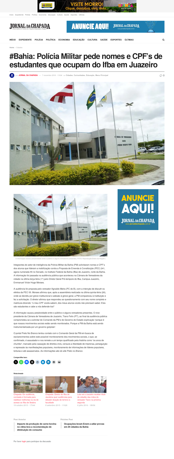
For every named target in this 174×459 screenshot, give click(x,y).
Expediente (19, 14)
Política (34, 14)
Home (12, 47)
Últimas (81, 14)
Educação (51, 14)
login (24, 441)
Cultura (60, 14)
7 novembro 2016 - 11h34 (52, 75)
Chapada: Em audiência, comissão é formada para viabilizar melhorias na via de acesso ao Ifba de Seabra (26, 398)
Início (11, 14)
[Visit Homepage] (30, 27)
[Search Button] (163, 39)
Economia (42, 14)
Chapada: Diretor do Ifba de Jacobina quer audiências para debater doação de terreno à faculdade (58, 398)
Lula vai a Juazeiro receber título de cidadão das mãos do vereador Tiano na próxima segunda (91, 398)
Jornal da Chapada (28, 75)
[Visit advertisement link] (87, 6)
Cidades (19, 47)
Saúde (66, 14)
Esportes (74, 14)
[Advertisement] (141, 344)
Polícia (27, 14)
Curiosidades (79, 75)
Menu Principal (101, 75)
